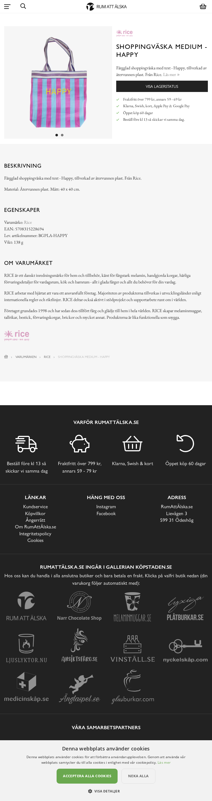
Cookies (35, 540)
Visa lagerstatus (162, 86)
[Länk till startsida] (6, 357)
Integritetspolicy (35, 533)
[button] (106, 791)
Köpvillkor (35, 513)
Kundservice (35, 506)
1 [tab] (57, 135)
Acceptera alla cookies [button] (87, 775)
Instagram (106, 506)
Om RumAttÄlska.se (35, 526)
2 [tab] (62, 135)
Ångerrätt (35, 520)
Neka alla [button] (138, 775)
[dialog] (106, 770)
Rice (28, 222)
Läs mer (164, 762)
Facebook (106, 513)
